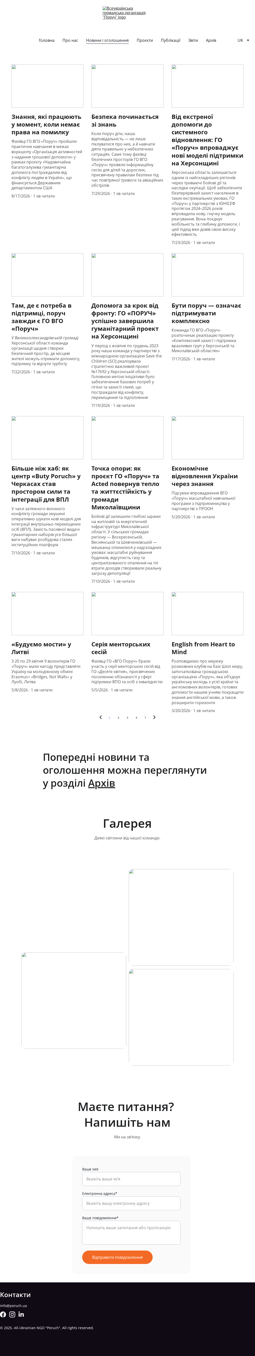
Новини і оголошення (107, 40)
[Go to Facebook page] (3, 1314)
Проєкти (145, 40)
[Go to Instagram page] (12, 1314)
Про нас (70, 40)
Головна (47, 40)
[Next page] (154, 717)
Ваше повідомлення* (100, 1217)
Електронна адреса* (99, 1193)
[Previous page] (100, 717)
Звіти (193, 40)
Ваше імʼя (90, 1169)
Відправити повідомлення (117, 1257)
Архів (211, 40)
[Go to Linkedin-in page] (21, 1314)
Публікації (170, 40)
